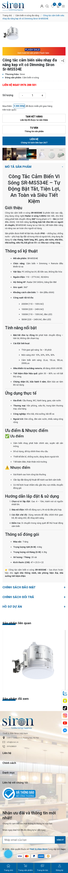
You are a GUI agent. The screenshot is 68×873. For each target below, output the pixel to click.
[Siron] (16, 6)
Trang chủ (7, 15)
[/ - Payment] (20, 856)
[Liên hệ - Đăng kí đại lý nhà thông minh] (34, 154)
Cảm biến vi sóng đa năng (27, 15)
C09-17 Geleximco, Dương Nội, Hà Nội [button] (23, 738)
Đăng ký (60, 840)
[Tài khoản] (41, 6)
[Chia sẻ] (63, 61)
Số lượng (7, 95)
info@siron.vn (12, 742)
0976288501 (12, 746)
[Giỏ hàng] (57, 6)
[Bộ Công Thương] (34, 793)
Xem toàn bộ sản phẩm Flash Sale (33, 53)
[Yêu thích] (52, 6)
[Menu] (63, 6)
